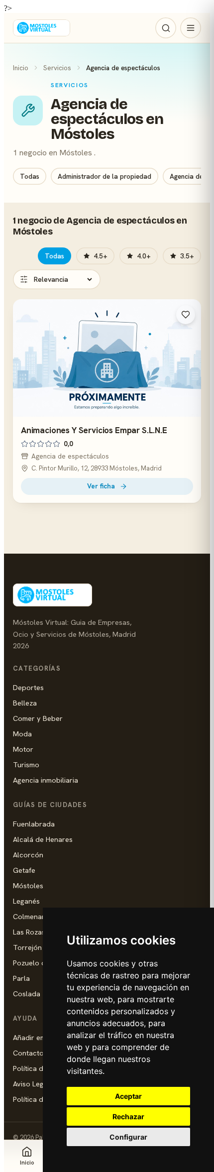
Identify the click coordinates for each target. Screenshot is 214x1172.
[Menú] (190, 27)
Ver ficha (101, 485)
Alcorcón (28, 854)
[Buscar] (165, 27)
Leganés (26, 901)
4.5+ (100, 255)
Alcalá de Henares (43, 839)
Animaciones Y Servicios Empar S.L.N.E (94, 430)
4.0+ (144, 255)
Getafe (24, 870)
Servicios (57, 67)
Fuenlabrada (34, 823)
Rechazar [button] (128, 1116)
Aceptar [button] (128, 1096)
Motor (23, 749)
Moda (22, 733)
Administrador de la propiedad (104, 176)
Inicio (20, 67)
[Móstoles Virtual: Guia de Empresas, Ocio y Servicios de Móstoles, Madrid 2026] (41, 27)
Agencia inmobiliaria (45, 780)
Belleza (25, 702)
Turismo (26, 764)
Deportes (28, 687)
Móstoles (28, 885)
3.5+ (187, 255)
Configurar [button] (128, 1137)
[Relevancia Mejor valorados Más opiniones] (57, 279)
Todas (29, 176)
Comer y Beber (38, 718)
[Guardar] (185, 314)
